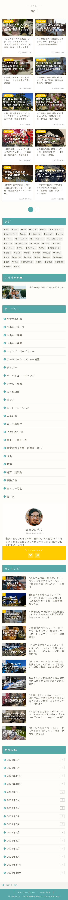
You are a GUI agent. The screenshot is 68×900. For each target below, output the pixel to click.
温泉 (9, 456)
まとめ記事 (13, 391)
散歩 (27, 253)
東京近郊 (17, 257)
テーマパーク (22, 239)
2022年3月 (35, 840)
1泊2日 (34, 229)
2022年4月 (35, 832)
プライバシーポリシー (26, 892)
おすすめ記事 (14, 319)
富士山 (8, 253)
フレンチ (36, 243)
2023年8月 (35, 768)
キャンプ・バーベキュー (21, 351)
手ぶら (18, 253)
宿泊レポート (54, 248)
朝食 (7, 257)
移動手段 (59, 257)
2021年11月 (35, 864)
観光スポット (28, 262)
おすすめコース (57, 229)
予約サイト (32, 248)
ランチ (57, 243)
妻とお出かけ (14, 424)
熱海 (38, 257)
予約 (20, 248)
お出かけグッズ (11, 234)
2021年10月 (35, 872)
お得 (23, 234)
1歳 (24, 229)
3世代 (44, 229)
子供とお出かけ (16, 432)
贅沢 (39, 262)
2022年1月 (35, 856)
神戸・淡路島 (14, 472)
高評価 (8, 266)
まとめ (60, 234)
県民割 (47, 257)
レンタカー (10, 248)
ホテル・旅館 (14, 383)
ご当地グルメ (35, 234)
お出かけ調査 (14, 343)
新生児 (47, 253)
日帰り (58, 253)
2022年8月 (35, 800)
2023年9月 (35, 760)
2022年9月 (35, 792)
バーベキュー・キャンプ (21, 375)
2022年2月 (35, 848)
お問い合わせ (45, 892)
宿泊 (42, 248)
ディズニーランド (55, 239)
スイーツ (9, 239)
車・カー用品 (14, 488)
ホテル (46, 243)
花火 (16, 262)
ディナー (9, 243)
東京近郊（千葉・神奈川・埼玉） (26, 448)
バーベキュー (22, 243)
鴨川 (17, 266)
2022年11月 (35, 776)
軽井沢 (49, 262)
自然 (7, 262)
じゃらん (49, 234)
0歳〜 (16, 229)
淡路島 (28, 257)
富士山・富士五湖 (17, 440)
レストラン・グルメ (18, 408)
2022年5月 (35, 824)
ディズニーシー (38, 239)
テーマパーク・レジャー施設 (23, 359)
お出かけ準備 (14, 335)
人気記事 (12, 416)
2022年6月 (35, 816)
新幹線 (37, 253)
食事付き (60, 262)
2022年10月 (35, 784)
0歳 (7, 229)
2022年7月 (35, 808)
